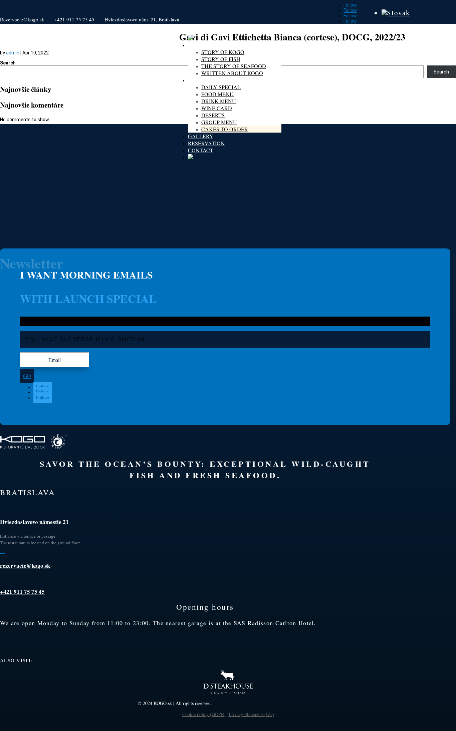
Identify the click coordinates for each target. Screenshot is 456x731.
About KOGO (206, 44)
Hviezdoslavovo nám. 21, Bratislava (141, 19)
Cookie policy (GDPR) (204, 714)
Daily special (221, 86)
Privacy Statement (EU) (251, 714)
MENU (196, 79)
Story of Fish (220, 58)
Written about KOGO (232, 72)
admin (12, 52)
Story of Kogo (222, 51)
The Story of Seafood (233, 65)
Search (8, 62)
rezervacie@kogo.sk (25, 565)
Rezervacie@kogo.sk (22, 19)
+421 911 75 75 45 (74, 19)
